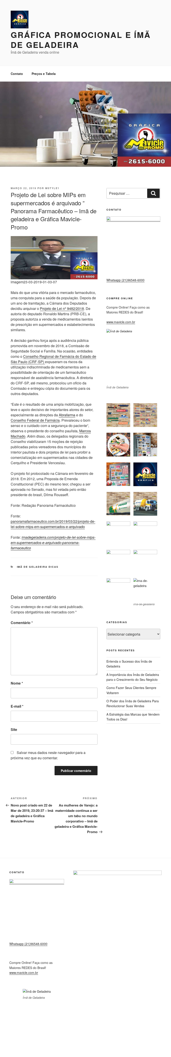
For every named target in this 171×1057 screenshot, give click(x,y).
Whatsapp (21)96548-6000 (125, 280)
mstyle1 (52, 188)
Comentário (22, 622)
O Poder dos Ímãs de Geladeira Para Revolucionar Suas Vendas (132, 703)
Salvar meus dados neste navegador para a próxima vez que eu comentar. (48, 755)
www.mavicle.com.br (120, 322)
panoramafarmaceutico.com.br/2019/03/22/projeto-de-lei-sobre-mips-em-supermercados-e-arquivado (53, 524)
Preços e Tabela (44, 73)
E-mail (17, 706)
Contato (17, 73)
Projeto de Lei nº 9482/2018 (62, 308)
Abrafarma (67, 414)
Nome (17, 683)
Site (14, 729)
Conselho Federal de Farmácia (35, 420)
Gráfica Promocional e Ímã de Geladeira (81, 39)
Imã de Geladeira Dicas (38, 566)
